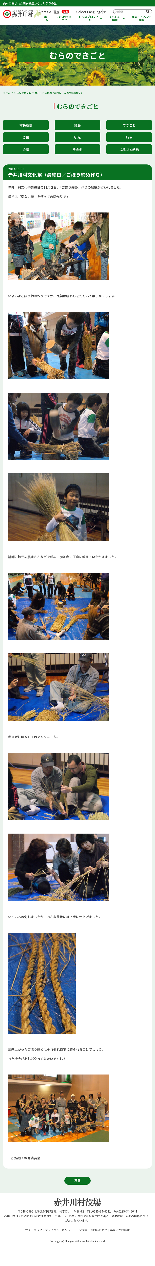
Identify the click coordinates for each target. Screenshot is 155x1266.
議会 (77, 125)
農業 (26, 137)
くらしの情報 (114, 18)
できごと (129, 125)
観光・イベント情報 (142, 18)
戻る (77, 1180)
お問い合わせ (98, 1230)
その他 (77, 149)
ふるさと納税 (129, 149)
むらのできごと (64, 18)
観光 (77, 137)
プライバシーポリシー (59, 1230)
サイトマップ (33, 1230)
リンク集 (81, 1230)
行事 (129, 137)
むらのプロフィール (88, 18)
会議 (26, 149)
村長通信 (25, 125)
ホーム (47, 18)
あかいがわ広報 (120, 1230)
